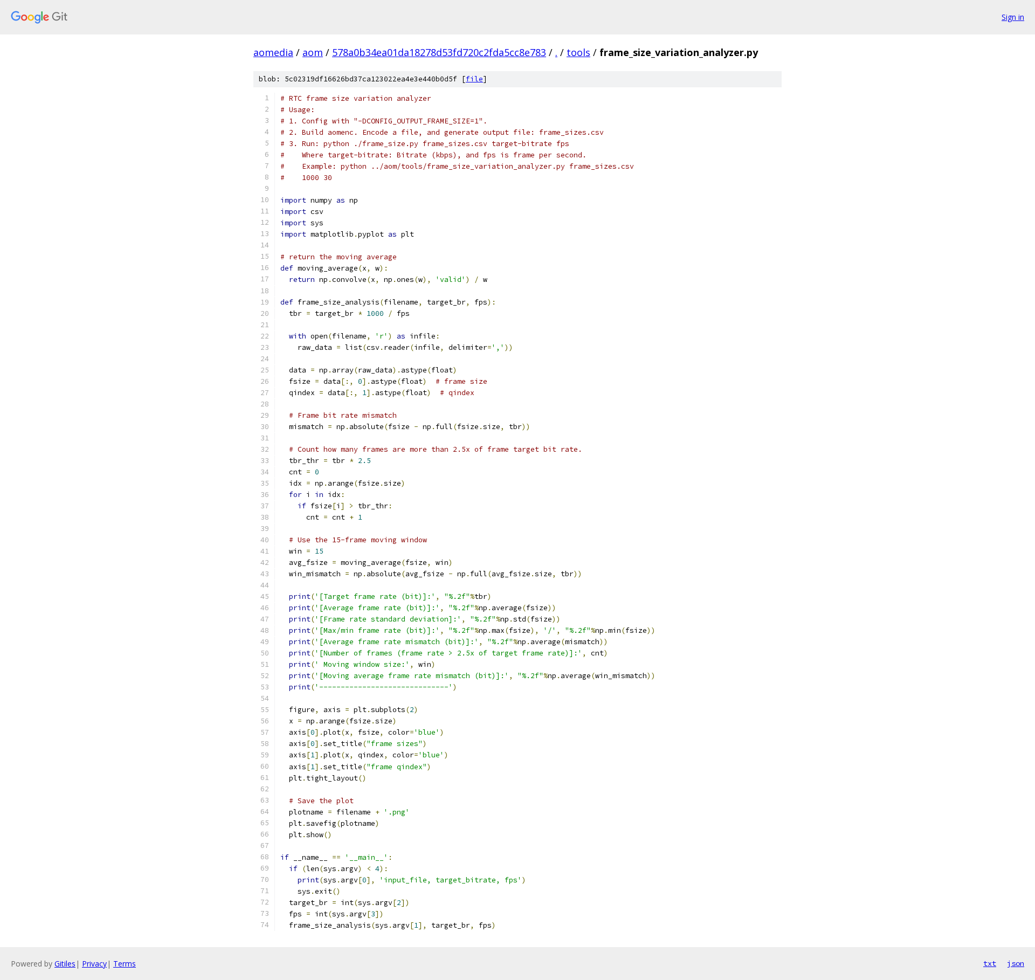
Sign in (1013, 17)
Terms (124, 963)
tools (578, 52)
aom (312, 52)
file (474, 79)
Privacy (94, 963)
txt (989, 963)
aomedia (273, 52)
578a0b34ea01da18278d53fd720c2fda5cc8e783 (439, 52)
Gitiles (64, 963)
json (1015, 963)
